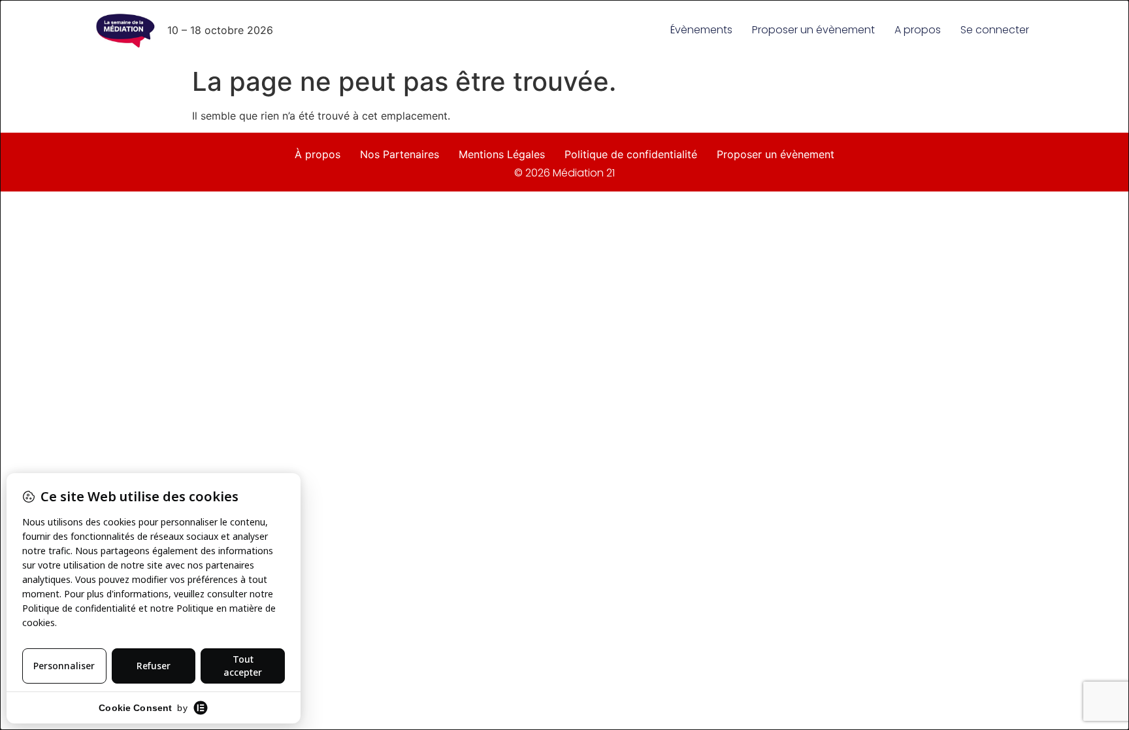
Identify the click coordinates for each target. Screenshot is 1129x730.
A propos (917, 29)
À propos (317, 154)
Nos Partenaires (399, 154)
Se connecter (994, 29)
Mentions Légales (502, 154)
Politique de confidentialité (630, 154)
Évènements (701, 29)
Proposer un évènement (813, 29)
